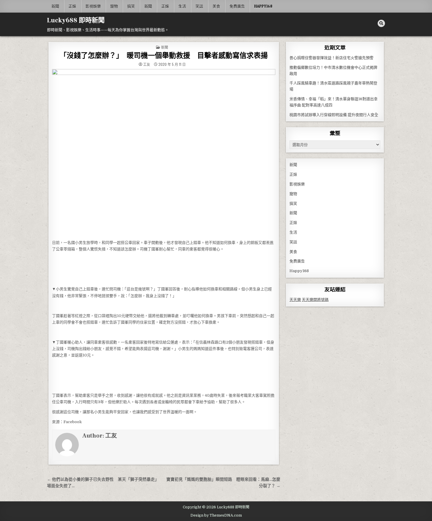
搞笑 (131, 6)
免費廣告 (237, 6)
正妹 (72, 6)
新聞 (55, 6)
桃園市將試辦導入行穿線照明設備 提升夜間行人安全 (333, 115)
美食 (216, 6)
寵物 (114, 6)
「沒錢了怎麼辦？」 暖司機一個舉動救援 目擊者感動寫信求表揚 (164, 55)
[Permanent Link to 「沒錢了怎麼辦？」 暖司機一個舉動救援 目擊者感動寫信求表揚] (163, 153)
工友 (146, 64)
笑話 (199, 6)
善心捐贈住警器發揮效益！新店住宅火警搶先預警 (331, 58)
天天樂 (295, 299)
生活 (182, 6)
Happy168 (263, 6)
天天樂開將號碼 (315, 299)
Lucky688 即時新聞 (76, 20)
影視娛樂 (93, 6)
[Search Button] (381, 23)
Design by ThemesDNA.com (216, 515)
